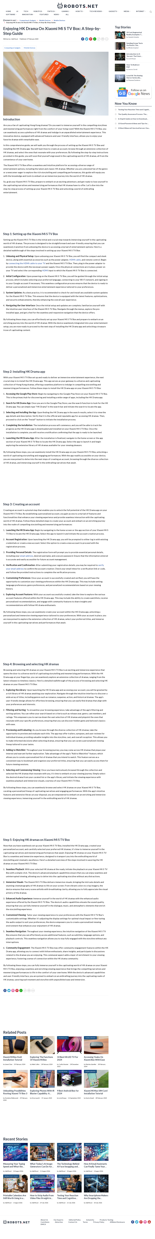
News (56, 14)
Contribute (45, 1222)
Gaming (65, 11)
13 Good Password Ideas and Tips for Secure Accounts (132, 123)
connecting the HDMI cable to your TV (27, 263)
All (67, 14)
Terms (85, 1222)
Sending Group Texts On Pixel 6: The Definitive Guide (134, 44)
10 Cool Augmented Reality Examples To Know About (134, 33)
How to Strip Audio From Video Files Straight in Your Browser (42, 1198)
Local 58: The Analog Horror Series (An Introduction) (134, 76)
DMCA (43, 1224)
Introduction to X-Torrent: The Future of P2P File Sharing (134, 55)
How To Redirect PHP (133, 66)
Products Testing (106, 1220)
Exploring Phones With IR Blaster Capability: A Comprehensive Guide (42, 1093)
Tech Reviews (96, 11)
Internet (140, 11)
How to (79, 11)
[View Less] (106, 39)
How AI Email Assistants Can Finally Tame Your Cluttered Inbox (95, 1167)
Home (8, 11)
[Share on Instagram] (13, 990)
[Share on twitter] (86, 39)
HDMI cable (75, 259)
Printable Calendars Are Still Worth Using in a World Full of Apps (14, 1198)
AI (17, 11)
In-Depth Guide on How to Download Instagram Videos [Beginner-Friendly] (132, 119)
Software (10, 14)
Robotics (38, 11)
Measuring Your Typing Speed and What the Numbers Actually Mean (14, 1167)
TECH (26, 11)
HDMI (45, 270)
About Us (44, 1220)
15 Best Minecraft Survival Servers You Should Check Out (133, 128)
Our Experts (58, 1220)
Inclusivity (90, 1220)
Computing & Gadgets (12, 48)
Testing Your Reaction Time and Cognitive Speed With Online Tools (68, 1198)
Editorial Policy (75, 1220)
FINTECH (51, 11)
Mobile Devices (29, 48)
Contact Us (72, 1222)
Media (126, 11)
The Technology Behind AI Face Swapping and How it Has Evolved (68, 1167)
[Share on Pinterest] (90, 39)
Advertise (59, 1222)
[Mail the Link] (102, 39)
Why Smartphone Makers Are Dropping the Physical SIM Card (96, 1198)
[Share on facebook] (82, 39)
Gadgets (113, 11)
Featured (44, 14)
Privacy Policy (98, 1222)
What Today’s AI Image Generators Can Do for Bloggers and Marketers (41, 1167)
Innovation (27, 14)
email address (26, 556)
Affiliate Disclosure (117, 1222)
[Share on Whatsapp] (94, 39)
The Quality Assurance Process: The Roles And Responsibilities (132, 114)
